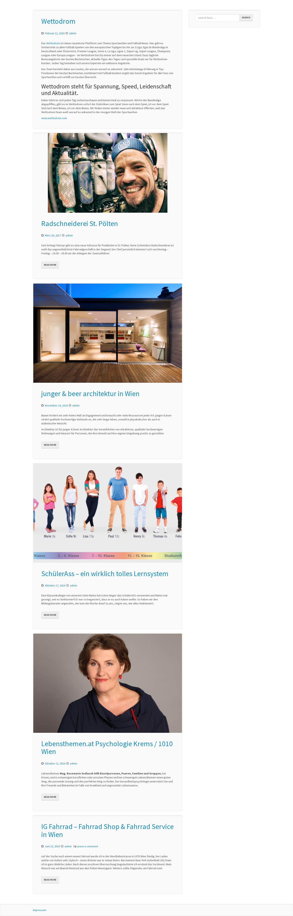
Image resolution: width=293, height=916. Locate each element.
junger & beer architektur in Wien (90, 393)
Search (246, 17)
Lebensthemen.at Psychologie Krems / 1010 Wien (107, 747)
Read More (50, 264)
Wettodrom (58, 21)
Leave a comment (87, 846)
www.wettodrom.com (54, 118)
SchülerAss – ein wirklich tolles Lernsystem (104, 573)
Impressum (39, 910)
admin (72, 33)
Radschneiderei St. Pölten (79, 223)
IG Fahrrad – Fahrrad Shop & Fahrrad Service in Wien (107, 830)
